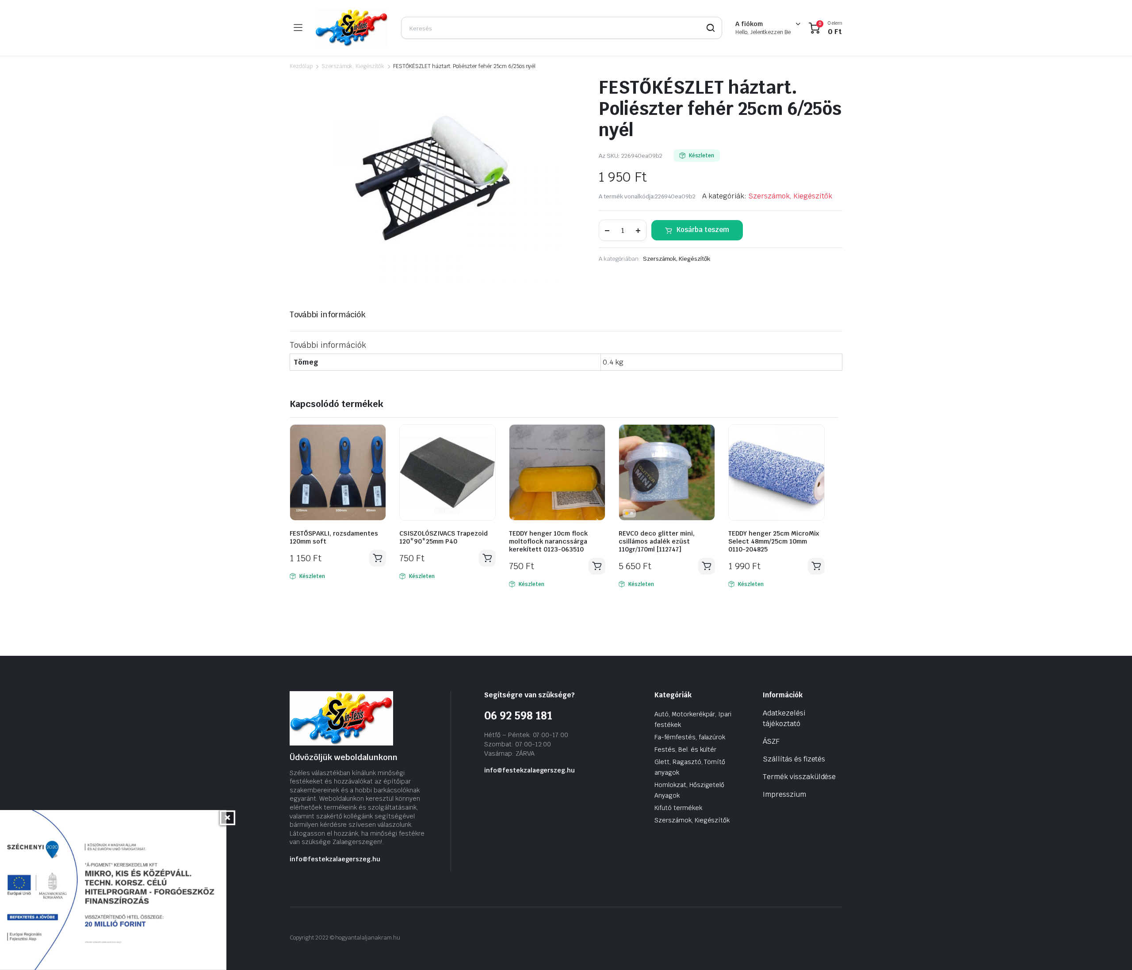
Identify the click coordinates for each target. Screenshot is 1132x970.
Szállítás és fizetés (794, 759)
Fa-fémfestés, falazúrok (689, 737)
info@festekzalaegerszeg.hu (335, 859)
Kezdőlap (301, 66)
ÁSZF (771, 741)
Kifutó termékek (678, 808)
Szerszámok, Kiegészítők (352, 66)
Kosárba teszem (703, 229)
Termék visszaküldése (799, 776)
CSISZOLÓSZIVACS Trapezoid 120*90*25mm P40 (443, 537)
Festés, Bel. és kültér (685, 749)
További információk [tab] (328, 314)
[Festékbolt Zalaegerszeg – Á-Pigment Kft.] (351, 28)
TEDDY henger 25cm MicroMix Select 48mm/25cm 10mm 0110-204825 (773, 541)
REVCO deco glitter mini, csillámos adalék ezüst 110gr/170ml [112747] (657, 541)
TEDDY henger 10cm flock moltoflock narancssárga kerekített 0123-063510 (548, 541)
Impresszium (784, 794)
